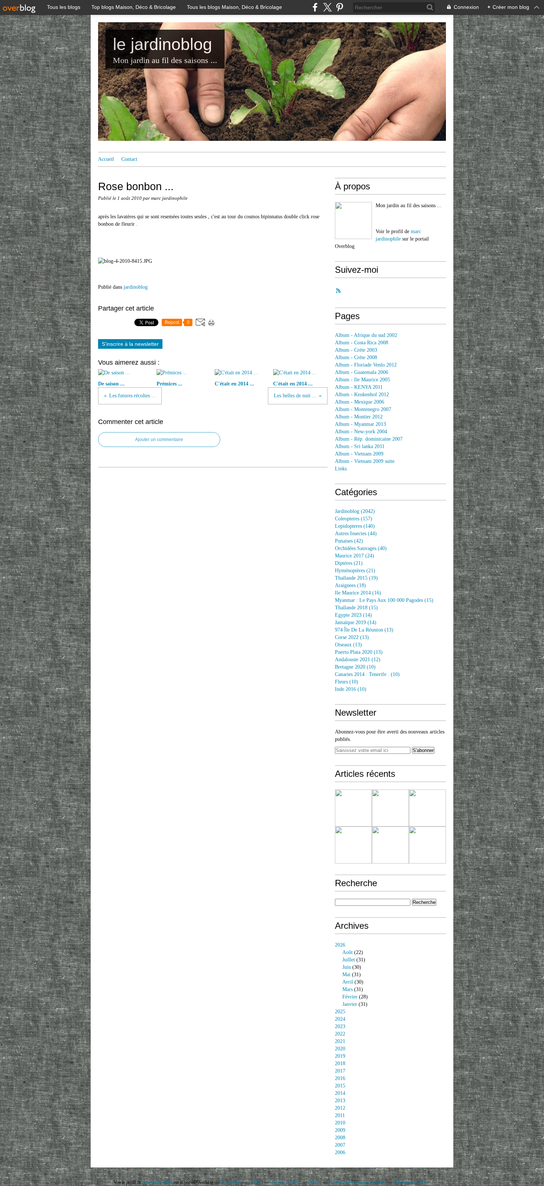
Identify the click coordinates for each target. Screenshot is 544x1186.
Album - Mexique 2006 (359, 402)
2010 (340, 1123)
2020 (340, 1048)
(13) (364, 630)
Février (349, 997)
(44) (356, 533)
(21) (349, 563)
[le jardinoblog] (353, 220)
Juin (346, 967)
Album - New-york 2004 (361, 431)
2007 (340, 1145)
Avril (347, 982)
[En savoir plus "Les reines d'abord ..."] (353, 807)
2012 (340, 1108)
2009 (340, 1130)
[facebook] (315, 7)
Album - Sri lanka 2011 (360, 446)
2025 (340, 1011)
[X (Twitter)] (327, 7)
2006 (340, 1152)
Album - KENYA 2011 (359, 387)
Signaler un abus (285, 1182)
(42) (349, 541)
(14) (353, 615)
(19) (356, 578)
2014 (340, 1093)
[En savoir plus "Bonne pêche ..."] (390, 807)
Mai (346, 974)
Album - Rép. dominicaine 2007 (369, 439)
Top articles (231, 1182)
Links (341, 468)
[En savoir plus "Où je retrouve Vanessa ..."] (390, 845)
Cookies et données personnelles (357, 1182)
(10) (355, 667)
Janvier (349, 1004)
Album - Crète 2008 (356, 357)
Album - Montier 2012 (359, 417)
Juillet (348, 960)
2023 (340, 1026)
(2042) (355, 511)
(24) (354, 556)
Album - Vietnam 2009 (359, 454)
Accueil (106, 159)
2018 (340, 1063)
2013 (340, 1100)
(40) (361, 548)
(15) (384, 600)
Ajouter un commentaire (159, 439)
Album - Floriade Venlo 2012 (366, 365)
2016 (340, 1078)
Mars (347, 989)
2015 (340, 1086)
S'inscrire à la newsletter (130, 344)
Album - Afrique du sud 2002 (366, 335)
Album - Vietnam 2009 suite (364, 461)
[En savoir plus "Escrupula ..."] (427, 807)
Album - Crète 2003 (356, 350)
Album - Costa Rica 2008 (361, 342)
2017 (340, 1071)
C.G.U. (314, 1182)
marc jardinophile (157, 1182)
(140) (355, 526)
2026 (340, 945)
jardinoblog (136, 287)
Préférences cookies (410, 1182)
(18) (350, 585)
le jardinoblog (162, 44)
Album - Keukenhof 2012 (362, 394)
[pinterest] (339, 7)
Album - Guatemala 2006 (361, 372)
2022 (340, 1034)
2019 (340, 1056)
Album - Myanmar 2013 (360, 424)
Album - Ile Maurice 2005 (362, 379)
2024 (340, 1019)
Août (347, 952)
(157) (353, 518)
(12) (357, 659)
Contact (129, 159)
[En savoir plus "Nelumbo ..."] (427, 845)
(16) (358, 593)
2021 (340, 1041)
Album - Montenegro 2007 (363, 409)
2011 (340, 1115)
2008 (340, 1137)
